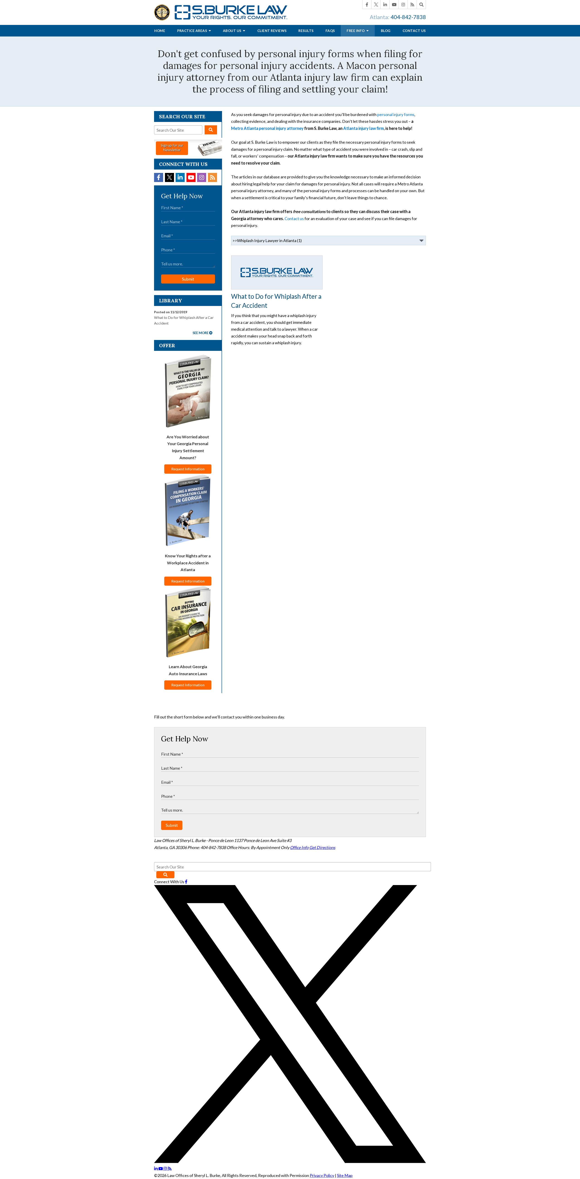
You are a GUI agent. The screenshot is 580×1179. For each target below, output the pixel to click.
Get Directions (322, 847)
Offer (167, 345)
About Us (232, 31)
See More (200, 333)
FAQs (330, 31)
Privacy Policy (322, 1175)
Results (306, 31)
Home (159, 31)
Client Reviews (272, 31)
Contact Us (414, 31)
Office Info (299, 847)
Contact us (294, 218)
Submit (188, 279)
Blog (386, 31)
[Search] (421, 4)
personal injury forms (395, 114)
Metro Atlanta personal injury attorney (267, 128)
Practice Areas (192, 31)
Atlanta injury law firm (363, 128)
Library (170, 300)
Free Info (356, 31)
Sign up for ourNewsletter (172, 147)
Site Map (345, 1175)
